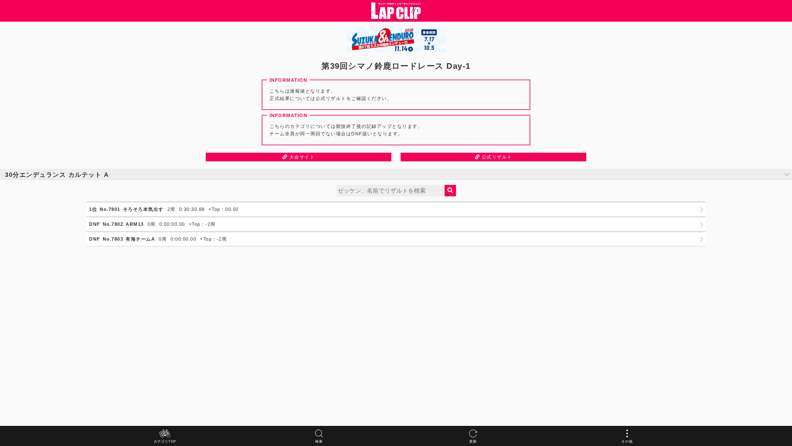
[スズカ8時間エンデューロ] (396, 40)
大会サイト (301, 157)
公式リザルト (496, 157)
